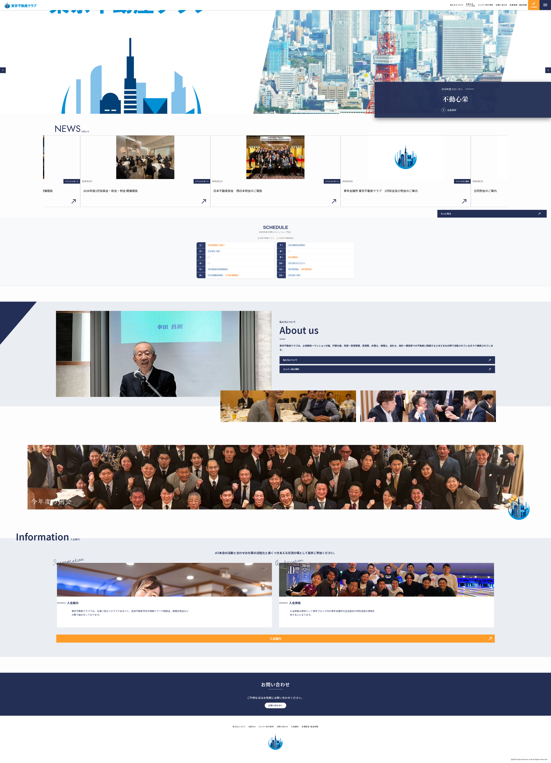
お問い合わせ (282, 726)
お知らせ (470, 4)
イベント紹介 (470, 6)
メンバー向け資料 (266, 726)
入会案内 (295, 726)
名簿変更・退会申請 (310, 726)
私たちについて (239, 726)
